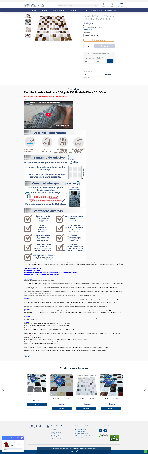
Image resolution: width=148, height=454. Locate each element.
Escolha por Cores (58, 10)
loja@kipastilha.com (82, 433)
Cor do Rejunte (86, 32)
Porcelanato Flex (45, 10)
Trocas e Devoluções (111, 10)
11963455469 (81, 431)
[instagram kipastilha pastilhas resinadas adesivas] (26, 1)
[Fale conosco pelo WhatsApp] (145, 451)
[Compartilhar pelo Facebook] (25, 356)
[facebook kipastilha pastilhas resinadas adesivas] (28, 1)
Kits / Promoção (72, 10)
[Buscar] (96, 6)
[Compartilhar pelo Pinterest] (32, 356)
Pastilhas (34, 10)
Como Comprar (84, 10)
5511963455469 (81, 429)
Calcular (110, 61)
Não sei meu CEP (87, 77)
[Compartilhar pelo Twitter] (29, 356)
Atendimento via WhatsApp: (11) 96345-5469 (74, 1)
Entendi (74, 451)
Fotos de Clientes (96, 10)
